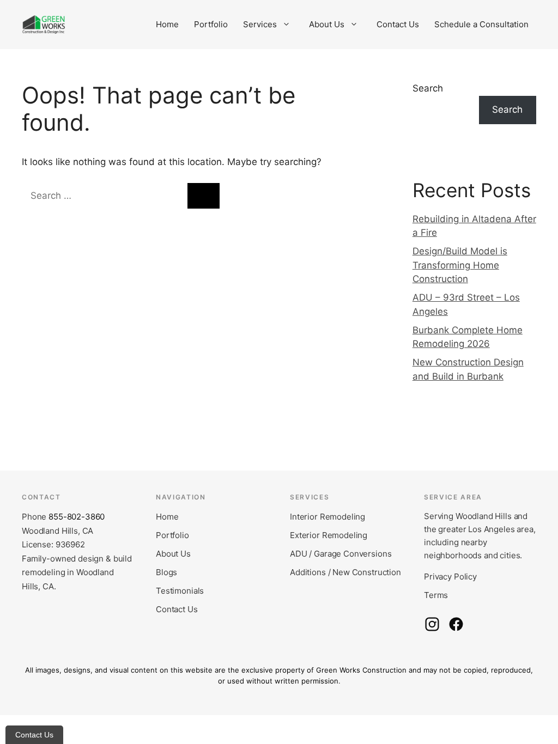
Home (167, 24)
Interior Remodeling (327, 516)
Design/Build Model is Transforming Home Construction (460, 265)
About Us (326, 24)
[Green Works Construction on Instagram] (432, 624)
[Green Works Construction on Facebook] (456, 624)
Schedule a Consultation (481, 24)
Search (428, 88)
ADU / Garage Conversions (340, 553)
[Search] (203, 196)
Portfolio (211, 24)
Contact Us (398, 24)
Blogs (166, 572)
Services (260, 24)
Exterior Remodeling (328, 535)
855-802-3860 (76, 516)
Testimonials (180, 591)
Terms (436, 595)
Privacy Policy (450, 576)
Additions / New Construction (345, 572)
